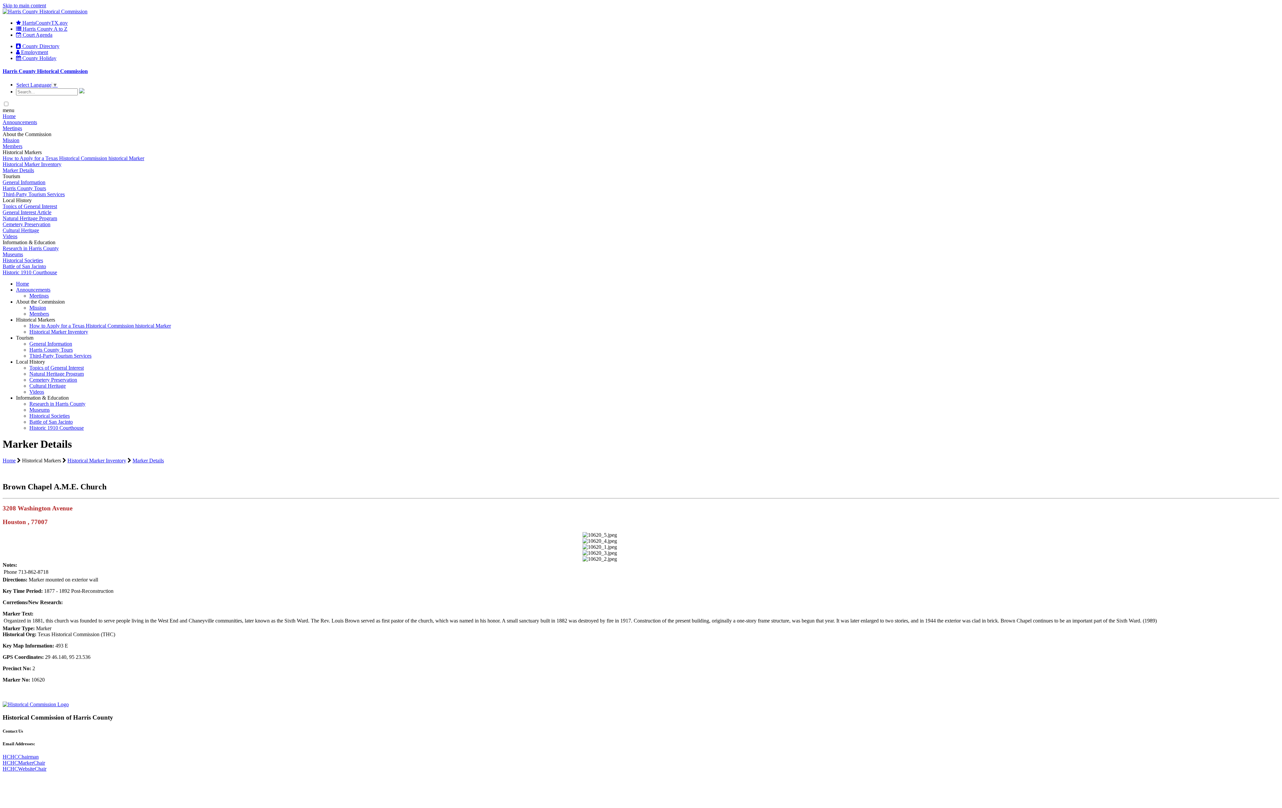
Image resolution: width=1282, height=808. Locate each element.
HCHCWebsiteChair (24, 769)
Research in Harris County (31, 248)
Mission (11, 140)
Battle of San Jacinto (24, 266)
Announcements (20, 122)
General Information (24, 182)
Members (12, 146)
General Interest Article (27, 212)
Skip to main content (24, 5)
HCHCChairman (21, 757)
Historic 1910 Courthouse (30, 272)
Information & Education (42, 398)
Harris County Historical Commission (45, 71)
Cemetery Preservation (26, 224)
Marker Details (18, 170)
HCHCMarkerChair (24, 763)
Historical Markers (35, 320)
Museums (13, 254)
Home (9, 116)
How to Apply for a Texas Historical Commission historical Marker (73, 158)
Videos (10, 236)
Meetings (12, 128)
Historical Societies (23, 260)
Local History (30, 362)
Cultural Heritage (21, 230)
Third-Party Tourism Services (34, 194)
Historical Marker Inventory (32, 164)
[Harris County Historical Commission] (45, 11)
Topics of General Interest (30, 206)
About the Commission (40, 302)
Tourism (24, 338)
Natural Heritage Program (30, 218)
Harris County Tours (24, 188)
